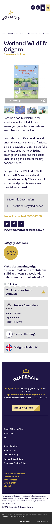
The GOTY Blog (11, 454)
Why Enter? (9, 433)
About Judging (10, 446)
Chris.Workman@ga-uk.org (17, 397)
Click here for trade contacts (19, 292)
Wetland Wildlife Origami (39, 34)
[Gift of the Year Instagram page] (38, 7)
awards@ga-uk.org (30, 388)
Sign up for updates (23, 407)
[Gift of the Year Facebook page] (33, 7)
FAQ (5, 437)
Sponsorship (10, 450)
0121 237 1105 (41, 397)
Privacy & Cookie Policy (15, 463)
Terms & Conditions (13, 459)
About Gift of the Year (13, 429)
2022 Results (13, 34)
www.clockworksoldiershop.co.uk (24, 229)
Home (4, 34)
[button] (47, 18)
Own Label (24, 34)
